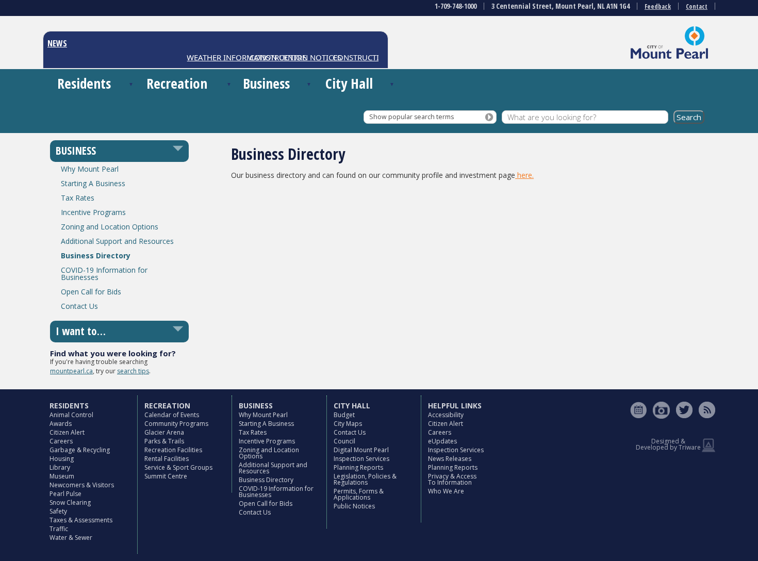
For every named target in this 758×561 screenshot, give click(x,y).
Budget (344, 414)
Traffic (59, 528)
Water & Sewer (71, 537)
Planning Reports (358, 467)
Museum (62, 476)
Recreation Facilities (173, 450)
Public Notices (354, 506)
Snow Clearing (70, 502)
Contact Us (79, 306)
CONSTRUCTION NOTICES (372, 57)
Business (266, 83)
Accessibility (446, 414)
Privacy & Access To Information (452, 479)
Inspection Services (361, 458)
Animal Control (71, 414)
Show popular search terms (411, 116)
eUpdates (442, 441)
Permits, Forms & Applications (359, 494)
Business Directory (95, 255)
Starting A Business (93, 183)
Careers (61, 441)
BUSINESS (76, 150)
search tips (133, 371)
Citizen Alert (67, 432)
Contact (696, 6)
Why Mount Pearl (90, 169)
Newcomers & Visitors (82, 485)
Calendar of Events (171, 414)
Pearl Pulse (65, 493)
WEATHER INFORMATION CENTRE (241, 57)
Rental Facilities (166, 458)
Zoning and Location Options (109, 227)
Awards (61, 423)
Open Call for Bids (91, 291)
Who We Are (446, 491)
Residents (84, 83)
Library (60, 467)
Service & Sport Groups (178, 467)
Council (344, 441)
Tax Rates (77, 198)
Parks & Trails (164, 441)
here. (524, 175)
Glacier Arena (164, 432)
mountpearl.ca (71, 371)
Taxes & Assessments (81, 520)
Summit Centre (165, 476)
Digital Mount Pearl (361, 450)
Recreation (176, 83)
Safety (58, 511)
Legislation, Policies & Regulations (365, 479)
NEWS (57, 43)
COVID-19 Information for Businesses (104, 273)
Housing (62, 458)
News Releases (449, 458)
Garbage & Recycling (80, 450)
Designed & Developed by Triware (668, 444)
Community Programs (176, 423)
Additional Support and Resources (117, 241)
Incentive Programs (93, 212)
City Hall (349, 83)
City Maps (348, 423)
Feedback (658, 6)
